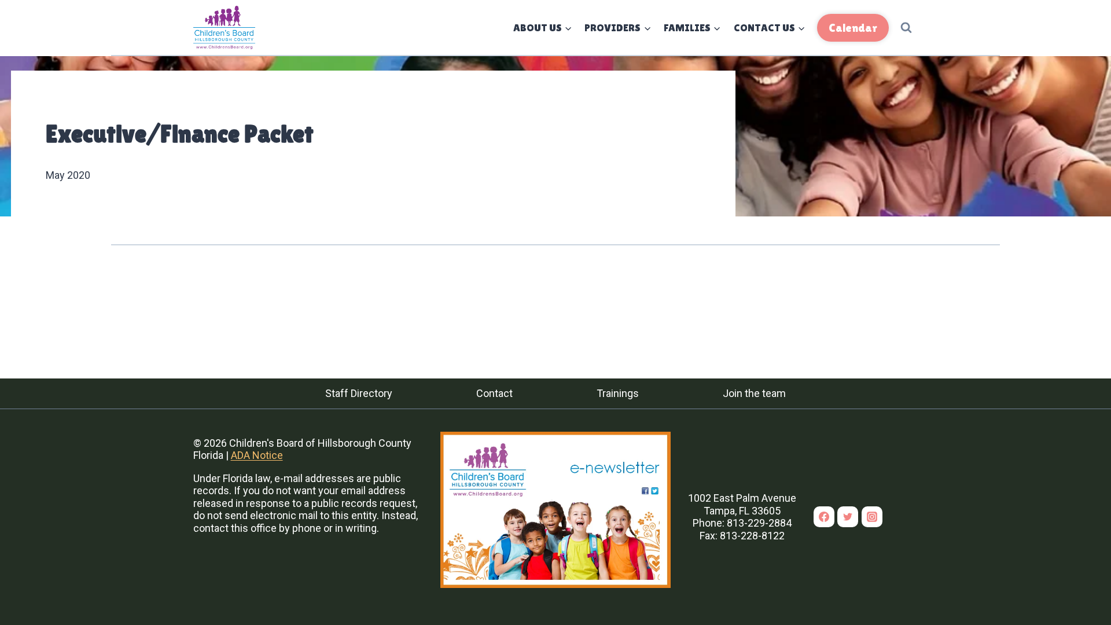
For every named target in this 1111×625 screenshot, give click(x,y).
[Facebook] (824, 516)
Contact (494, 393)
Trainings (618, 393)
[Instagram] (872, 516)
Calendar (853, 27)
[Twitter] (847, 516)
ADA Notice (257, 455)
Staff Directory (358, 393)
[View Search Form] (906, 27)
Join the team (754, 393)
